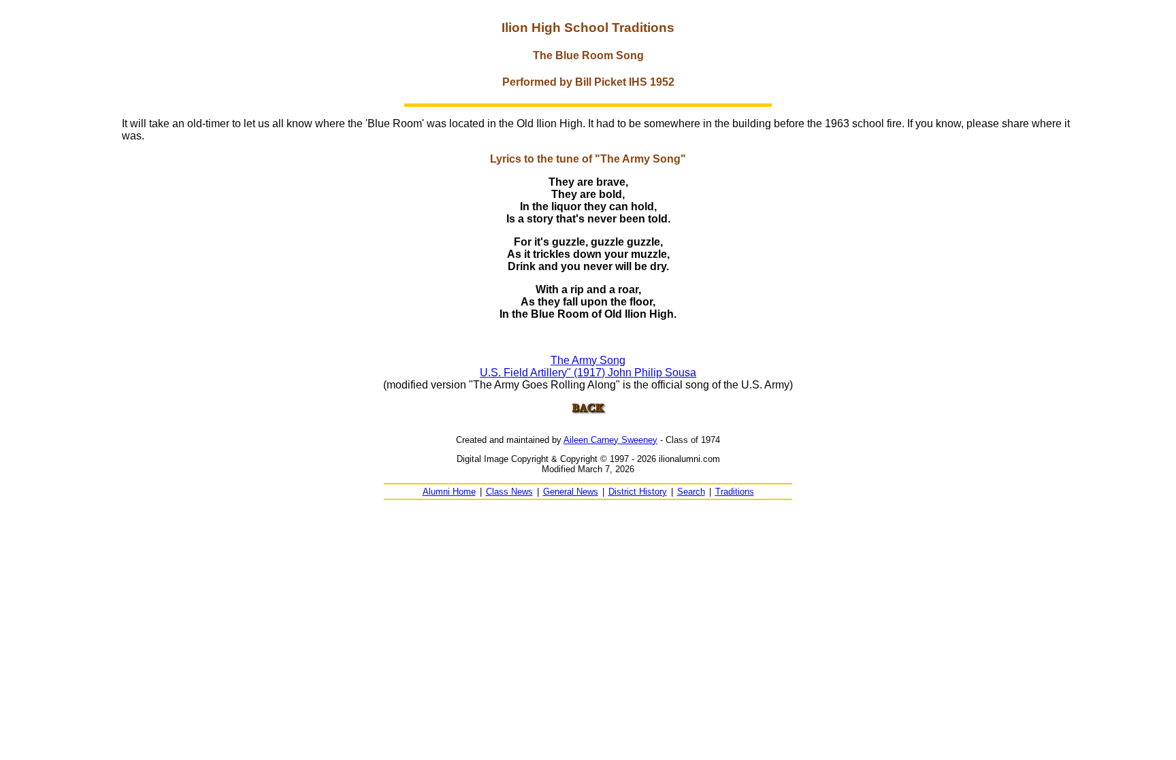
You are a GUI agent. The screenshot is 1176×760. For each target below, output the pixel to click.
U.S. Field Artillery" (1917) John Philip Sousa (588, 372)
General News (570, 491)
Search (691, 491)
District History (637, 491)
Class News (509, 491)
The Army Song (588, 360)
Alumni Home (449, 491)
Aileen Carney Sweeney (610, 440)
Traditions (734, 491)
